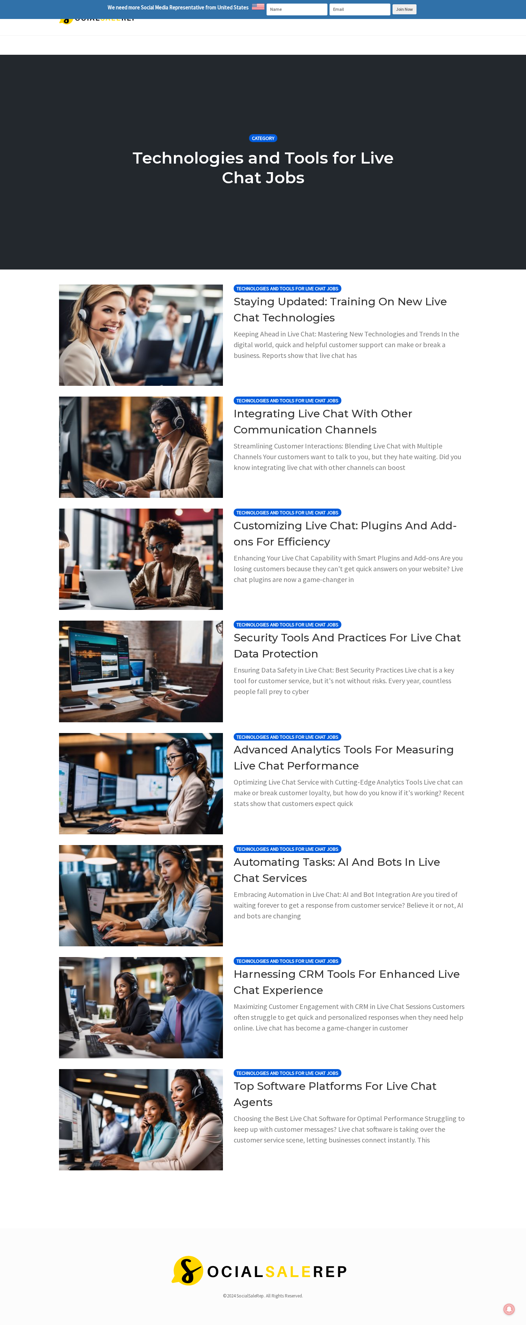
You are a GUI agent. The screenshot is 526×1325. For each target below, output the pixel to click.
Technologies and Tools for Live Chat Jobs (288, 288)
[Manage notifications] (509, 1309)
